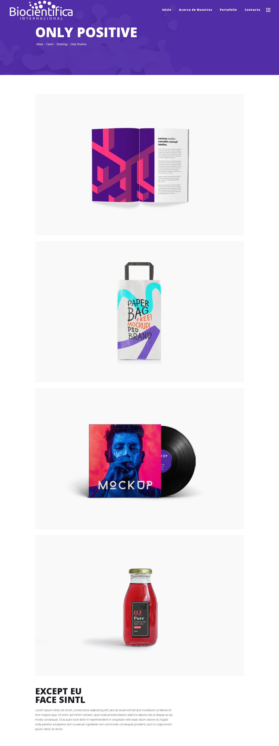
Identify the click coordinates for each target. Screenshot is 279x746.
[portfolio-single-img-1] (139, 164)
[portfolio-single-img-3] (139, 458)
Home (39, 44)
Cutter (50, 44)
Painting (62, 44)
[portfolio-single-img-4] (139, 605)
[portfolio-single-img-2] (139, 311)
